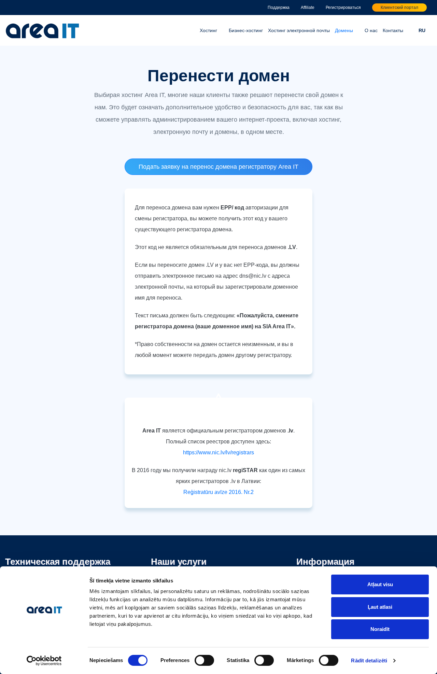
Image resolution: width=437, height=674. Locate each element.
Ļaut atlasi (380, 607)
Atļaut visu (380, 584)
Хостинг (208, 30)
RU (422, 30)
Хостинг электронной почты (299, 30)
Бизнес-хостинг (246, 30)
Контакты (393, 30)
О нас (371, 30)
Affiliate (307, 7)
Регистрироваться (343, 7)
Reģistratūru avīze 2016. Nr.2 (218, 492)
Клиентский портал (399, 7)
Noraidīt (380, 629)
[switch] (204, 660)
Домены (344, 30)
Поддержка (279, 7)
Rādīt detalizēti (369, 660)
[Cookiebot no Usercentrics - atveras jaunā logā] (44, 661)
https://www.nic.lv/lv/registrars (218, 452)
